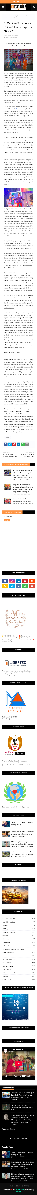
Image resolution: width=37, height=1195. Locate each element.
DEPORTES (19, 935)
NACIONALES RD (19, 966)
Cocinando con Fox (19, 932)
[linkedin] (18, 581)
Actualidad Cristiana (19, 922)
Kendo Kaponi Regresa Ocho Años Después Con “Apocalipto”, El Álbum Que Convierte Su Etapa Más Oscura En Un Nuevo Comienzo (22, 1119)
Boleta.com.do (20, 109)
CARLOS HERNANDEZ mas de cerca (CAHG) (22, 823)
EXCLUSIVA (19, 946)
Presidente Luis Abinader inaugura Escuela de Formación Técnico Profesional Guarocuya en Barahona (22, 1096)
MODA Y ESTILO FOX (19, 959)
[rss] (5, 586)
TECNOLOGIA (19, 980)
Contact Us (25, 1186)
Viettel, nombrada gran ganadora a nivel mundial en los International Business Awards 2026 (22, 854)
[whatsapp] (25, 586)
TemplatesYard (19, 1190)
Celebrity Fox (19, 929)
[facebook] (24, 1)
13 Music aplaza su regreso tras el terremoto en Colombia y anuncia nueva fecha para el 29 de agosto (22, 844)
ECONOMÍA (19, 942)
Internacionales (19, 956)
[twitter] (14, 1)
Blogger (18, 1191)
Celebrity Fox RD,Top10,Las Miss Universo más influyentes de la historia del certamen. (22, 834)
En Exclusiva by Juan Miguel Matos (19, 949)
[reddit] (32, 581)
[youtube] (32, 586)
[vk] (18, 586)
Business (19, 925)
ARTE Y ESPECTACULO (19, 919)
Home (11, 1186)
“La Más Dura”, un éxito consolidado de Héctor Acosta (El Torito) (22, 1107)
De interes (19, 939)
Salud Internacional (19, 973)
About (17, 1186)
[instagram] (22, 1)
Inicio (5, 16)
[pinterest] (18, 1)
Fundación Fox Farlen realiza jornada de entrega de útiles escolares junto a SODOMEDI (23, 501)
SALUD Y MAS (19, 969)
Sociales (10, 16)
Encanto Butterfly (19, 952)
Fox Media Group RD (11, 35)
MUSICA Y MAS (19, 963)
